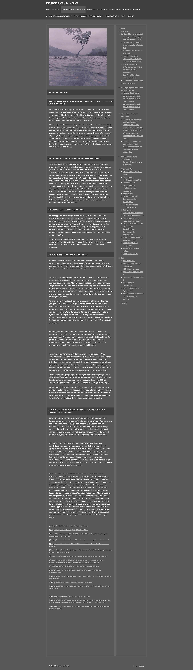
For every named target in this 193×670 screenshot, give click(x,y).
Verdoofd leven (129, 183)
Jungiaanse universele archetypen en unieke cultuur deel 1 (132, 98)
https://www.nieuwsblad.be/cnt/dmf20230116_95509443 (69, 526)
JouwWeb (141, 666)
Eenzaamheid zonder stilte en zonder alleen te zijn (133, 45)
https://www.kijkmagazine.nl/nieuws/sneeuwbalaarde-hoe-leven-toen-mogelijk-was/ (79, 556)
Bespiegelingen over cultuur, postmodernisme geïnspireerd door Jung (132, 90)
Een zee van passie (130, 254)
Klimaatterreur (129, 83)
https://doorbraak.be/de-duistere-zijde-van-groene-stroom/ (72, 582)
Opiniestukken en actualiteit (132, 34)
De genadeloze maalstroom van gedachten (129, 188)
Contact (124, 303)
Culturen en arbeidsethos (133, 81)
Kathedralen (128, 194)
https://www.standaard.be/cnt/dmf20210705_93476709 (69, 530)
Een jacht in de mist (130, 196)
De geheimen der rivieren (133, 224)
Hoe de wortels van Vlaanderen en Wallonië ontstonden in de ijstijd (132, 58)
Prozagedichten (127, 169)
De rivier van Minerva (62, 3)
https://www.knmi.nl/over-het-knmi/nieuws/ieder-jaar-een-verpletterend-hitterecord (80, 540)
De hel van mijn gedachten (133, 215)
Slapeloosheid (128, 283)
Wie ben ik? (125, 31)
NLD (122, 258)
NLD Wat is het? (129, 261)
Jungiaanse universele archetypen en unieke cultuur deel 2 (132, 106)
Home (123, 29)
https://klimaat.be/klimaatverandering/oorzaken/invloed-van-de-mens (75, 566)
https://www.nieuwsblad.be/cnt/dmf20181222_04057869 (71, 596)
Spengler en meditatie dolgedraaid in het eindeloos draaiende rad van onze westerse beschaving (132, 146)
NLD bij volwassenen (131, 269)
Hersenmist (127, 285)
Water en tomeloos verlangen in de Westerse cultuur (133, 135)
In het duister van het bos (133, 213)
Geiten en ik (127, 210)
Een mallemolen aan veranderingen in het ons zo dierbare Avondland (132, 127)
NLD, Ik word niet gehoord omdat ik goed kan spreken (133, 296)
